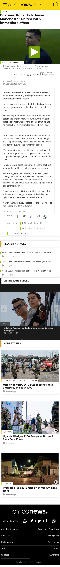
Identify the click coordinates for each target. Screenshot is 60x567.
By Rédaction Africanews (14, 81)
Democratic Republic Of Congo (20, 380)
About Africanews (9, 529)
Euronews (54, 555)
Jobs (3, 549)
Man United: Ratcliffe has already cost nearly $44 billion (27, 262)
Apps (56, 549)
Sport (5, 12)
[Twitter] (32, 521)
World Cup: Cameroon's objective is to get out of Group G (27, 271)
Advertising (53, 542)
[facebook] (47, 521)
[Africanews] (20, 5)
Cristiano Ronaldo (12, 62)
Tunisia (7, 483)
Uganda (8, 432)
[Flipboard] (40, 521)
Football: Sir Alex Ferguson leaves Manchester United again (28, 253)
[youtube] (25, 521)
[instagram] (54, 521)
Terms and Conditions (48, 529)
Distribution (7, 542)
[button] (34, 52)
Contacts (5, 536)
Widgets (5, 555)
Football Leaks (17, 234)
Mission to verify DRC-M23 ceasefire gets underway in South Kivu (28, 386)
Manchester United (32, 228)
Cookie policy (52, 536)
